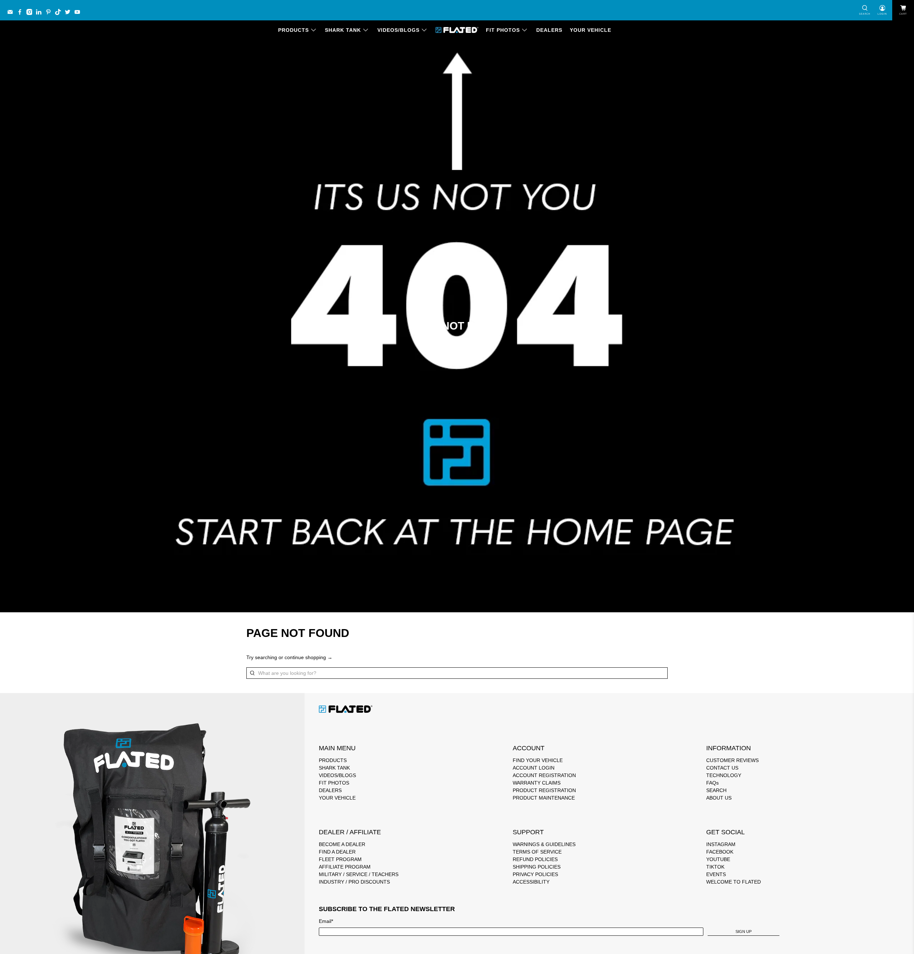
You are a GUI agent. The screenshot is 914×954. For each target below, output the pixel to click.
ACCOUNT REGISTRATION (544, 775)
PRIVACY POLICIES (535, 874)
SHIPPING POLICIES (537, 867)
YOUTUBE (718, 859)
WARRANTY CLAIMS (537, 783)
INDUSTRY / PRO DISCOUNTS (354, 882)
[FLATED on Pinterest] (50, 13)
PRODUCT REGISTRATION (544, 790)
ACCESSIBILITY (531, 882)
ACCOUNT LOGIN (533, 768)
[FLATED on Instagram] (31, 13)
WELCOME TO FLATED (733, 882)
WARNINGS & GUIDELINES (544, 844)
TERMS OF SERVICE (537, 852)
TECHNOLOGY (723, 775)
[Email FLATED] (12, 13)
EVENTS (716, 874)
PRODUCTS (293, 30)
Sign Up (743, 931)
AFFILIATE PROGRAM (345, 867)
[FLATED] (457, 30)
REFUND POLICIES (535, 859)
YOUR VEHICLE (590, 30)
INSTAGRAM (720, 844)
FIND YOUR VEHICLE (538, 760)
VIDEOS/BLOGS (398, 30)
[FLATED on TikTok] (60, 13)
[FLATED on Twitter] (69, 13)
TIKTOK (715, 867)
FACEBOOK (719, 852)
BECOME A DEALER (342, 844)
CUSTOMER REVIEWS (732, 760)
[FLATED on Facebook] (21, 13)
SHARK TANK (343, 30)
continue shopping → (308, 657)
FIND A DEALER (337, 852)
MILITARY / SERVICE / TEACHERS (358, 874)
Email (326, 921)
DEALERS (549, 30)
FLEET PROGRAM (340, 859)
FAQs (712, 783)
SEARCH (716, 790)
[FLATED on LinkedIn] (40, 13)
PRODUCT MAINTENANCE (544, 798)
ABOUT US (719, 798)
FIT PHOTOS (503, 30)
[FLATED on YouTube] (79, 13)
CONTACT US (722, 768)
